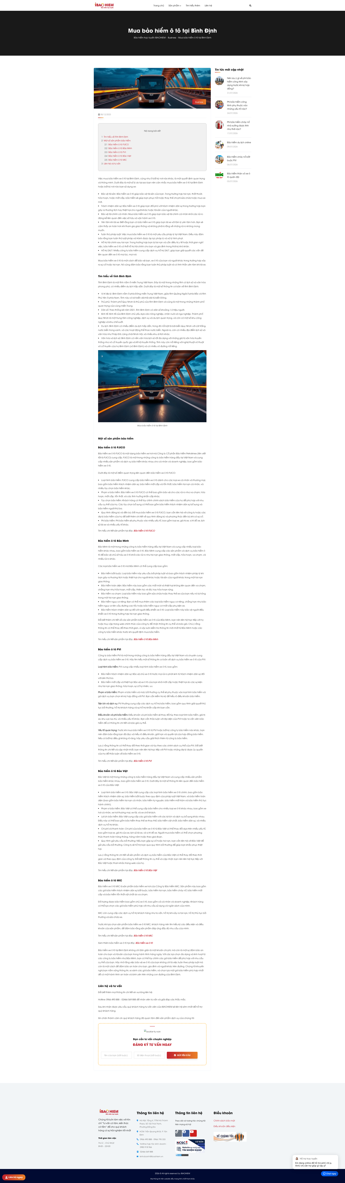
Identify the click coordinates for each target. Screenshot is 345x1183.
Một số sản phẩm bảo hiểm (116, 140)
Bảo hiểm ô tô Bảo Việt (118, 155)
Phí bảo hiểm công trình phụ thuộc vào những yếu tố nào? (237, 105)
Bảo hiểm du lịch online (239, 142)
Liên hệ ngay (16, 1177)
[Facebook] (186, 1133)
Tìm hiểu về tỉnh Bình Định (114, 136)
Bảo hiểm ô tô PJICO (117, 144)
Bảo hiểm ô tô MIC (116, 159)
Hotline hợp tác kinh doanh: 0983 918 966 (153, 1145)
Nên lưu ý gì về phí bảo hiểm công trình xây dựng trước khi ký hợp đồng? (239, 83)
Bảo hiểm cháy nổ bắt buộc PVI (238, 158)
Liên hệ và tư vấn (110, 163)
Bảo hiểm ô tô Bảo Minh (118, 148)
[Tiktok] (178, 1133)
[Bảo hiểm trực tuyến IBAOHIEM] (104, 5)
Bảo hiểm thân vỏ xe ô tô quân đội (238, 175)
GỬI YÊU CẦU (183, 1055)
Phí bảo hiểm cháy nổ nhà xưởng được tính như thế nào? (238, 125)
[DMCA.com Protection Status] (182, 1154)
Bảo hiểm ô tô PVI (115, 152)
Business (172, 37)
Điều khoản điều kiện (224, 1126)
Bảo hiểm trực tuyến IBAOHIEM (150, 37)
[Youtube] (193, 1133)
